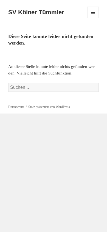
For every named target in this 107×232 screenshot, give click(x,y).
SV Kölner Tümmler (36, 12)
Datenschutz (16, 107)
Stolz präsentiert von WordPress (49, 107)
